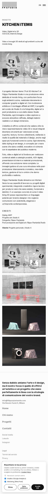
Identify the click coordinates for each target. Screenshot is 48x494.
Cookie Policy (26, 472)
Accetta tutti (37, 487)
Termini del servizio (9, 454)
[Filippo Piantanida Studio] (9, 5)
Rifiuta (10, 487)
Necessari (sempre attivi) (16, 475)
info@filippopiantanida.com (14, 400)
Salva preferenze (24, 487)
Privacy (5, 458)
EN (40, 5)
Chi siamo (7, 415)
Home (5, 408)
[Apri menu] (44, 5)
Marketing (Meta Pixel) (15, 481)
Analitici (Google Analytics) (16, 478)
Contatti (6, 428)
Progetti (6, 421)
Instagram (6, 442)
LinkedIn (5, 438)
